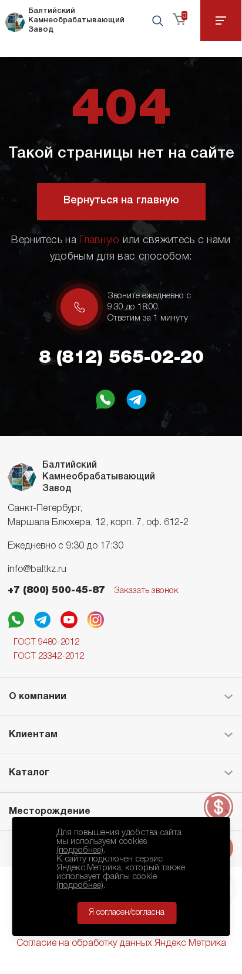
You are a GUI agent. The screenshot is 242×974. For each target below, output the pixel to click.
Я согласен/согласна (126, 913)
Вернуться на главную (121, 200)
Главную (99, 240)
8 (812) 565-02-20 (121, 358)
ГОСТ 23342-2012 (49, 656)
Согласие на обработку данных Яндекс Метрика (121, 943)
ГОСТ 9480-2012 (46, 642)
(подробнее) (79, 850)
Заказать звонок (146, 591)
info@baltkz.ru (37, 570)
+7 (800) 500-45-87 (56, 591)
